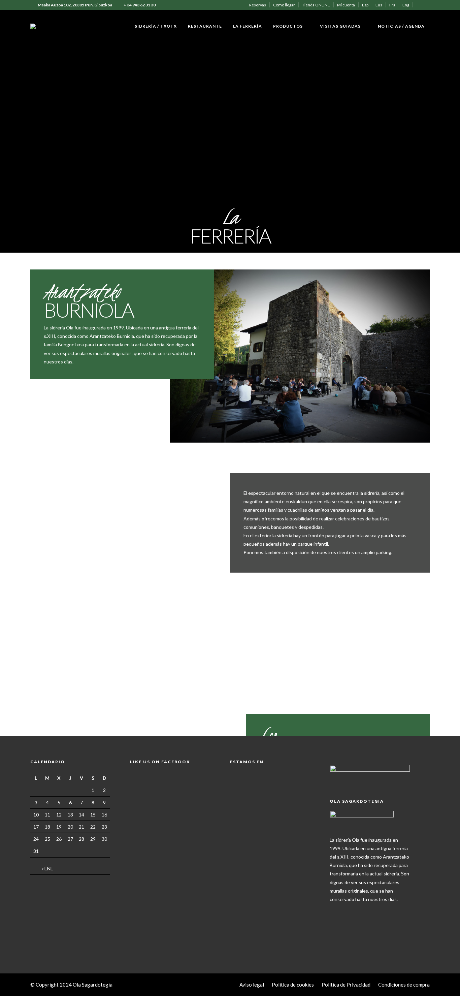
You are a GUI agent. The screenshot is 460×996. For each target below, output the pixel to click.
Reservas (257, 4)
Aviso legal (251, 985)
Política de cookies (293, 985)
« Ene (47, 868)
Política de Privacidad (346, 985)
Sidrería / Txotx (156, 26)
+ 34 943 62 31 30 (140, 4)
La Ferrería (247, 26)
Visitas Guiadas (340, 26)
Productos (288, 26)
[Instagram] (428, 5)
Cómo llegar (284, 4)
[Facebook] (336, 910)
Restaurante (205, 26)
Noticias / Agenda (401, 26)
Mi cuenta (346, 4)
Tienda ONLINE (316, 4)
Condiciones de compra (404, 985)
